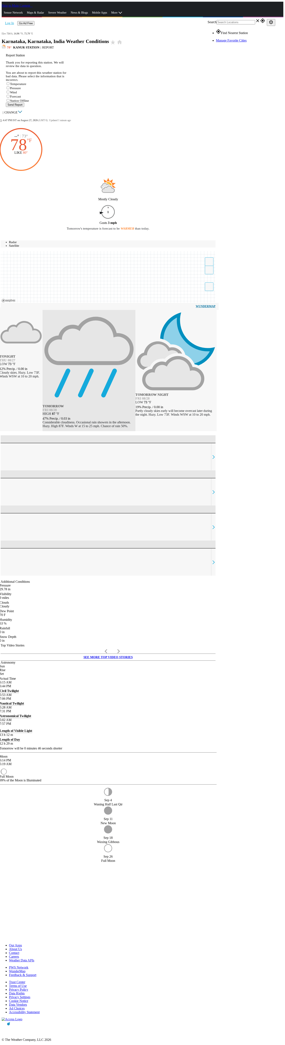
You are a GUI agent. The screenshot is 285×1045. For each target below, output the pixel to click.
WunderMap (206, 306)
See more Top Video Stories (108, 657)
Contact (14, 953)
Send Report (15, 104)
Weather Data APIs (21, 960)
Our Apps (15, 945)
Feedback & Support (22, 975)
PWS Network (18, 967)
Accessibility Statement (24, 1012)
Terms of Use (18, 986)
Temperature (18, 84)
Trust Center (17, 982)
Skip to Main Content (16, 5)
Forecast (15, 96)
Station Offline (19, 100)
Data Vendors (18, 1004)
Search (212, 22)
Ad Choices (17, 1008)
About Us (15, 949)
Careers (14, 956)
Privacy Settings (19, 997)
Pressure (15, 88)
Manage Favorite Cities (231, 40)
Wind (13, 92)
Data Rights (17, 993)
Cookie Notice (18, 1001)
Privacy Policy (18, 989)
